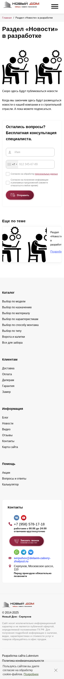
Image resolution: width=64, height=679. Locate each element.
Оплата (7, 374)
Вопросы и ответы (14, 478)
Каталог (8, 292)
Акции (6, 472)
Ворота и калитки (13, 336)
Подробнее (31, 674)
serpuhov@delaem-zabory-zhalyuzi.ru (32, 560)
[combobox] (12, 164)
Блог (5, 417)
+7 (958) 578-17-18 (29, 524)
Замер (6, 391)
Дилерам (8, 380)
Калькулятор (10, 484)
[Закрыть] (56, 670)
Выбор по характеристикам (20, 319)
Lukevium (32, 655)
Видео (6, 429)
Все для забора (12, 342)
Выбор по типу (12, 330)
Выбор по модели (13, 301)
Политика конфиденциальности (23, 660)
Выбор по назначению (17, 307)
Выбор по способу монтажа (20, 324)
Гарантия (8, 385)
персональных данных (46, 174)
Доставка (8, 368)
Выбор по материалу (16, 313)
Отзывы (7, 435)
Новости (7, 423)
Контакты (8, 441)
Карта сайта (10, 447)
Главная (7, 17)
